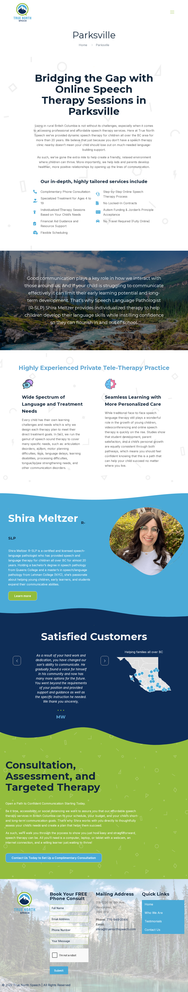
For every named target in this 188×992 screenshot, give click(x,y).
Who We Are (154, 913)
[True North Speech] (22, 12)
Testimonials (153, 921)
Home (83, 45)
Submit (59, 970)
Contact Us (152, 930)
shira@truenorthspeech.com (116, 929)
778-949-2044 (117, 919)
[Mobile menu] (172, 12)
